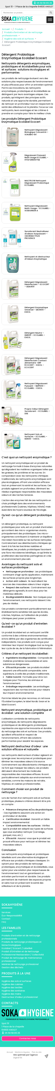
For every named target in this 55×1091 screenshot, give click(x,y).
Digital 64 (17, 1057)
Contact (6, 918)
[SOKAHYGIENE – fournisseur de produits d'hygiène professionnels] (17, 19)
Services (6, 912)
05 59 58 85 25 (44, 3)
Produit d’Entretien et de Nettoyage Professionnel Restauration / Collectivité (23, 953)
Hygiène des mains (11, 993)
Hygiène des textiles (12, 987)
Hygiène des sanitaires (13, 990)
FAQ (4, 922)
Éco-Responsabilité (12, 915)
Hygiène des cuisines (12, 984)
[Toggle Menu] (50, 19)
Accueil (10, 1052)
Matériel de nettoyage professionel (20, 964)
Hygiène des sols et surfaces (16, 981)
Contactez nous (27, 1038)
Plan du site (37, 1052)
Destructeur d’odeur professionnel (20, 997)
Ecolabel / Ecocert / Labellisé (17, 948)
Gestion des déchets (12, 967)
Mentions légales (22, 1052)
